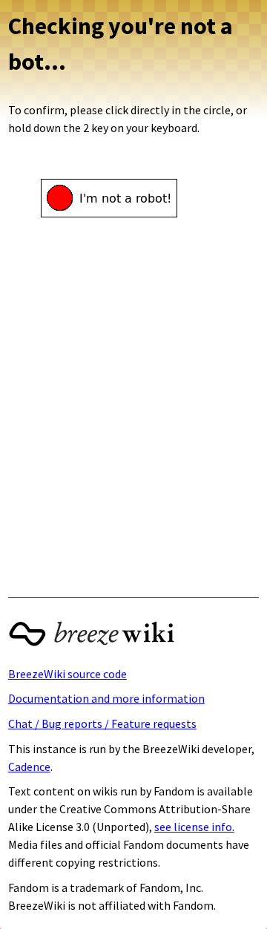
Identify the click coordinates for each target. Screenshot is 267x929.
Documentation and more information (106, 698)
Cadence (29, 766)
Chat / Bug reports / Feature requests (102, 723)
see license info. (194, 826)
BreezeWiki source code (67, 673)
